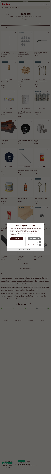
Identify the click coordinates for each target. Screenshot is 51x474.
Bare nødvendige (34, 238)
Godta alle (16, 238)
